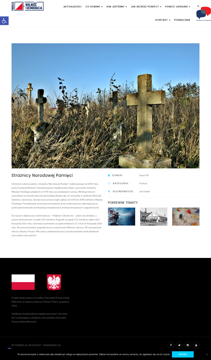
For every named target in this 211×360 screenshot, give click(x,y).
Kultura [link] (143, 183)
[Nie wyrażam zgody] (207, 354)
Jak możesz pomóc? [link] (145, 6)
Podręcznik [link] (182, 20)
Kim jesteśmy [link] (116, 6)
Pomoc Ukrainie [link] (177, 6)
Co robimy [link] (93, 6)
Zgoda (183, 354)
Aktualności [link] (72, 6)
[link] (4, 20)
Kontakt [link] (162, 20)
